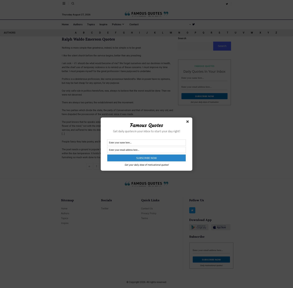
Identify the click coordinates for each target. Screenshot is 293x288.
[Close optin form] (188, 122)
